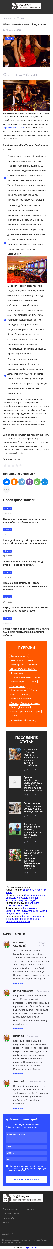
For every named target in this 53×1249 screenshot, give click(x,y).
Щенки (13, 715)
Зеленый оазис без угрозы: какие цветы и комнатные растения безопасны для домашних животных (33, 859)
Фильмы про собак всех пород (25, 711)
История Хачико (11, 1213)
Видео (30, 660)
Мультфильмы (17, 686)
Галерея (33, 664)
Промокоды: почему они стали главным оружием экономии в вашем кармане (25, 586)
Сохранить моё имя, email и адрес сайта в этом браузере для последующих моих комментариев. (26, 1168)
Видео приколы (17, 664)
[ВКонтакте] (6, 481)
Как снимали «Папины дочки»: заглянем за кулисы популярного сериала (26, 911)
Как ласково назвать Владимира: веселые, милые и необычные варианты (25, 919)
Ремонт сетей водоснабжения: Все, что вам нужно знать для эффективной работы (26, 632)
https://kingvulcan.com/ (13, 127)
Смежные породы (30, 703)
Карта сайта (9, 1218)
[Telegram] (21, 481)
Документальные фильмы (22, 669)
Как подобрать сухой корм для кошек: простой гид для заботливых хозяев (25, 542)
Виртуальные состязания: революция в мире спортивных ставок (25, 609)
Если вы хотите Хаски (20, 677)
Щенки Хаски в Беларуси (22, 720)
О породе (35, 690)
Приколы (24, 694)
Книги (33, 681)
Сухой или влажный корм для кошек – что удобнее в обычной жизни (25, 521)
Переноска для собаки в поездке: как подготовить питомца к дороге (33, 807)
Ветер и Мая (16, 660)
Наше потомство (18, 690)
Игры (37, 677)
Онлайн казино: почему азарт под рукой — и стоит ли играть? (23, 563)
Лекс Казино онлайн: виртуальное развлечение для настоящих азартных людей (26, 898)
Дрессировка (16, 673)
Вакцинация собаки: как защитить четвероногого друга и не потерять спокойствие (31, 757)
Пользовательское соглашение (19, 1209)
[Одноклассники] (14, 481)
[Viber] (29, 481)
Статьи (21, 18)
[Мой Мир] (44, 481)
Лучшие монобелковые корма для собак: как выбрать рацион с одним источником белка (33, 784)
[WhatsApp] (37, 481)
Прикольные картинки (21, 698)
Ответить (18, 983)
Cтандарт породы (19, 656)
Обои (13, 694)
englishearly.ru (31, 1247)
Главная (7, 18)
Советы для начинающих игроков (22, 904)
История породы (18, 681)
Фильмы (25, 707)
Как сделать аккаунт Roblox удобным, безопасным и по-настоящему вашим (33, 831)
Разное (13, 703)
